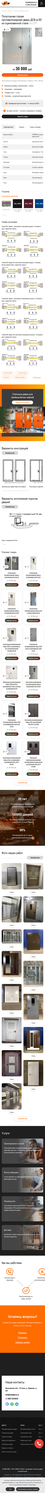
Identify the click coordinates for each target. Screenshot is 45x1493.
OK (10, 1489)
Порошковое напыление (10, 196)
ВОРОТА (41, 1425)
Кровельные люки (25, 1440)
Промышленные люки (27, 1444)
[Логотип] (5, 3)
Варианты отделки (7, 1448)
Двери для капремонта (8, 1440)
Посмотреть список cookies (28, 1489)
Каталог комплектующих (9, 1452)
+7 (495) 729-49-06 (31, 4)
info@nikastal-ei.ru (31, 2)
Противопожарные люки (27, 1429)
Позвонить (22, 1337)
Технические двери (7, 1433)
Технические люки (26, 1433)
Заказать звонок (22, 1342)
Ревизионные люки (26, 1437)
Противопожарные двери (9, 1429)
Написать (22, 1332)
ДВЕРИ (4, 1425)
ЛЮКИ (22, 1425)
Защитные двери (7, 1437)
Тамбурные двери (7, 1444)
